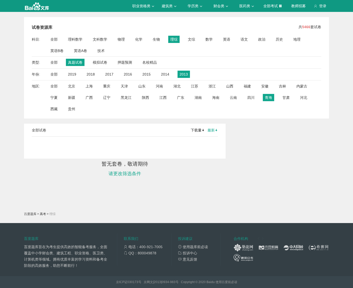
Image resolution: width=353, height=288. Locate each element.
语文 (244, 39)
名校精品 (149, 62)
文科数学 (100, 39)
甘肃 (286, 97)
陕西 (145, 97)
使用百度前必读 (226, 282)
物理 (121, 39)
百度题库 (30, 214)
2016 (128, 74)
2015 (146, 74)
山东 (141, 86)
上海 (89, 86)
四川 (251, 97)
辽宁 (106, 97)
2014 (165, 74)
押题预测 (125, 62)
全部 (54, 39)
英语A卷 (80, 51)
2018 (91, 74)
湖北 (177, 86)
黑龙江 (126, 97)
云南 (233, 97)
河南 (159, 86)
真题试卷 (75, 62)
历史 (279, 39)
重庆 (106, 86)
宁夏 (54, 97)
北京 (71, 86)
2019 (72, 74)
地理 (297, 39)
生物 (156, 39)
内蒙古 (301, 86)
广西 (89, 97)
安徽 (264, 86)
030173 (132, 282)
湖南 (198, 97)
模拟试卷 (100, 62)
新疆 (71, 97)
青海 (268, 97)
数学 (209, 39)
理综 (174, 39)
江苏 (194, 86)
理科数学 (75, 39)
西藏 (54, 109)
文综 (191, 39)
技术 (101, 51)
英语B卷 (57, 51)
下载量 (196, 130)
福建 (247, 86)
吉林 (282, 86)
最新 (211, 130)
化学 (138, 39)
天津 (124, 86)
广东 (180, 97)
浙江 (212, 86)
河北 (303, 97)
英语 (226, 39)
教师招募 (298, 6)
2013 (184, 74)
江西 (163, 97)
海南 (215, 97)
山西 (229, 86)
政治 (261, 39)
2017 (109, 74)
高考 (43, 214)
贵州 (71, 109)
